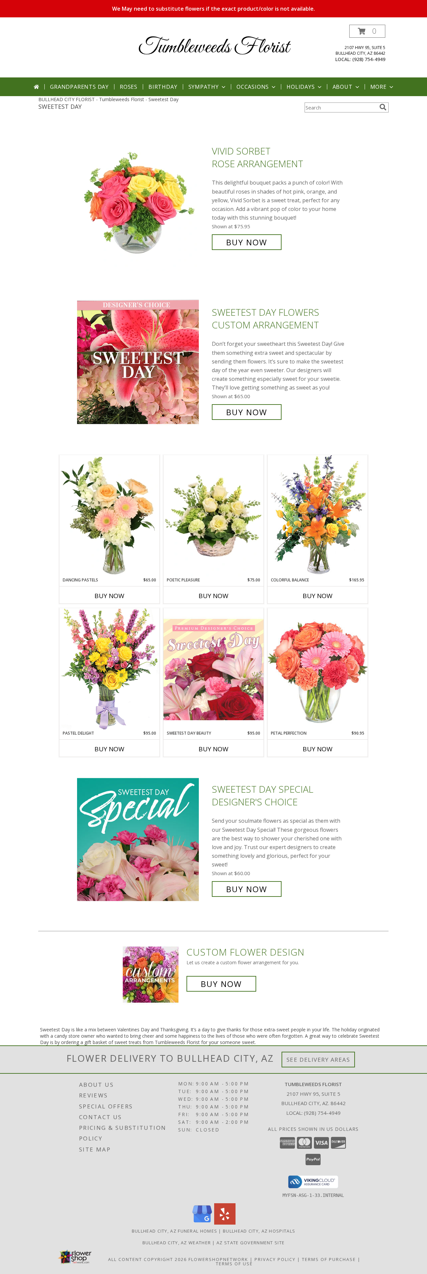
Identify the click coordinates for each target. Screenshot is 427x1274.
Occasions (253, 86)
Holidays (301, 86)
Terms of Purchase (329, 1259)
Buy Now (246, 242)
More (378, 86)
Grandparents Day (79, 86)
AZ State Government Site (251, 1243)
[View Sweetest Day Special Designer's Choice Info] (142, 839)
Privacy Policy (275, 1259)
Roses (128, 86)
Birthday (162, 86)
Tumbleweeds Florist (213, 47)
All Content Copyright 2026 (147, 1259)
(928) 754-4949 (368, 59)
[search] (383, 107)
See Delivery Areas (318, 1059)
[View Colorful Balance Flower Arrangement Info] (318, 515)
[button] (367, 31)
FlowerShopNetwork (218, 1259)
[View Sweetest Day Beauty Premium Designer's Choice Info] (213, 669)
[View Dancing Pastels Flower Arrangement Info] (109, 516)
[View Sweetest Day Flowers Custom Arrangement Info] (142, 362)
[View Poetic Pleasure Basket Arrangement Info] (213, 516)
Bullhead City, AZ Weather (176, 1243)
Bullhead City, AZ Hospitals (259, 1231)
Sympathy (203, 86)
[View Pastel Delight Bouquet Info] (109, 669)
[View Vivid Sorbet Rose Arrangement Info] (142, 197)
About (343, 86)
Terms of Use (234, 1264)
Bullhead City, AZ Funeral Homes (174, 1231)
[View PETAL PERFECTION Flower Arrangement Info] (318, 669)
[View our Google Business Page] (202, 1223)
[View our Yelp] (225, 1223)
